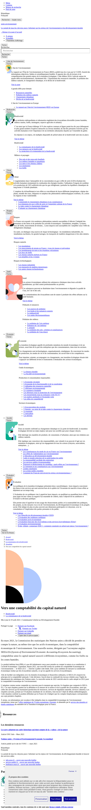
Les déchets (28, 416)
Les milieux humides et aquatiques (32, 161)
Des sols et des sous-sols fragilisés (31, 159)
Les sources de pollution (36, 309)
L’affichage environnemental (34, 388)
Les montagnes (24, 166)
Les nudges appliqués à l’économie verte (39, 397)
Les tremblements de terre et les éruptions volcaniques (38, 250)
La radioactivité (33, 313)
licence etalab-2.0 (61, 807)
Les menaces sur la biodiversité (30, 149)
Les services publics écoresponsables (36, 462)
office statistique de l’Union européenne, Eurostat (37, 702)
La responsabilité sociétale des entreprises (38, 460)
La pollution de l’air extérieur (38, 323)
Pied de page (10, 9)
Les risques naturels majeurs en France (32, 255)
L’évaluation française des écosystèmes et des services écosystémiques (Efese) (47, 522)
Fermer (4, 45)
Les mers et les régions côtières (30, 164)
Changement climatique (25, 97)
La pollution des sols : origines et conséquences (45, 330)
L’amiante (31, 328)
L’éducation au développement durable (37, 456)
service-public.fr (23, 762)
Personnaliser (41, 799)
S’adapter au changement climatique (31, 208)
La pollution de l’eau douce (37, 332)
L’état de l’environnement (15, 61)
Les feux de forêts (25, 252)
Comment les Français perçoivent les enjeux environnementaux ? (47, 473)
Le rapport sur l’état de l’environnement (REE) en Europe (37, 107)
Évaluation (10, 475)
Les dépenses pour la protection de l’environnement (43, 393)
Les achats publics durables (33, 471)
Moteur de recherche (13, 7)
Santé (9, 271)
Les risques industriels (26, 265)
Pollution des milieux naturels (27, 95)
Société (9, 418)
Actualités (9, 38)
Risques (9, 211)
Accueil (8, 537)
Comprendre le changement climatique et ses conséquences (40, 202)
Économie (10, 334)
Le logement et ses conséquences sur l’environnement (43, 467)
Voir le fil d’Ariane (8, 533)
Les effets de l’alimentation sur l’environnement (41, 454)
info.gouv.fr (21, 760)
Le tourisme (28, 411)
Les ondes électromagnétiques (38, 315)
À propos (9, 36)
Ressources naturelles (24, 93)
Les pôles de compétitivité (33, 399)
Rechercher (6, 20)
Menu (8, 3)
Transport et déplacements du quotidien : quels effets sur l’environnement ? (51, 464)
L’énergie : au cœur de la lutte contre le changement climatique (47, 409)
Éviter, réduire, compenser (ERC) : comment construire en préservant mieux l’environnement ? (53, 526)
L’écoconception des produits (35, 407)
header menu (16, 20)
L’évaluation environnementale (29, 524)
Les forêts (22, 168)
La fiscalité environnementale (35, 374)
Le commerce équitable (32, 390)
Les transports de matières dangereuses (32, 267)
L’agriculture (28, 413)
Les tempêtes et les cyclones (28, 257)
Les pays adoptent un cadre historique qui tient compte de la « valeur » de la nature (34, 730)
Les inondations (24, 246)
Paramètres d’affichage (15, 40)
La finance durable (31, 372)
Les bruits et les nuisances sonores (40, 311)
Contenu (9, 5)
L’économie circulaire (32, 382)
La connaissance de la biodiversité (32, 147)
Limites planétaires (30, 469)
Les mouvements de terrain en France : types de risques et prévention (44, 248)
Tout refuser (56, 799)
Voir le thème (19, 139)
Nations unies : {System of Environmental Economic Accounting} (27, 739)
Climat (9, 170)
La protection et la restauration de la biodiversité (37, 151)
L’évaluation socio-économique (29, 520)
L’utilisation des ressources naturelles (37, 386)
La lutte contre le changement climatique (33, 206)
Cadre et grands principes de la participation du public (43, 458)
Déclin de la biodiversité (25, 99)
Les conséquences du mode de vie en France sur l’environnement (47, 452)
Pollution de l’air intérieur (36, 325)
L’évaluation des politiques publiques (32, 517)
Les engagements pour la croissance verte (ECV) (42, 395)
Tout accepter (70, 799)
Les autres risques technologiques (30, 269)
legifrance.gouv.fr (23, 764)
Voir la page (15, 85)
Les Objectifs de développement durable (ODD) (36, 515)
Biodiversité (11, 109)
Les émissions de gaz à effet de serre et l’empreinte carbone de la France (45, 204)
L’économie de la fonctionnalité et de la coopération (43, 384)
